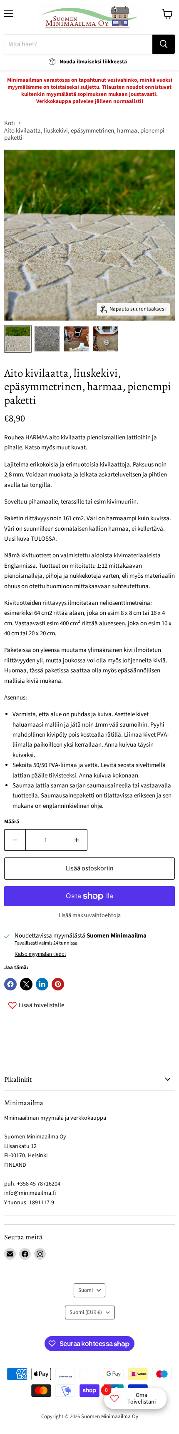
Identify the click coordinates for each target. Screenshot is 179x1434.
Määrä (11, 822)
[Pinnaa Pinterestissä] (58, 984)
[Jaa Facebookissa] (10, 984)
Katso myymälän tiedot (40, 954)
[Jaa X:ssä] (26, 984)
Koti (9, 123)
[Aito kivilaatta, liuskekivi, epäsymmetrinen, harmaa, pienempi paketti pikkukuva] (47, 339)
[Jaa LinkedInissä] (42, 984)
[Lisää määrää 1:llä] (76, 840)
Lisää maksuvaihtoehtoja (90, 915)
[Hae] (163, 44)
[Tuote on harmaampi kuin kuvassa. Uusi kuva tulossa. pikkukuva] (18, 339)
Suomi (85, 1290)
